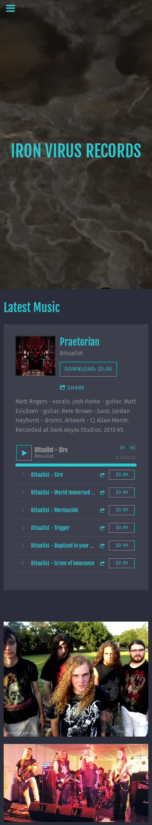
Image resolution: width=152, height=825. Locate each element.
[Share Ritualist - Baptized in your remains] (101, 545)
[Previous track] (122, 447)
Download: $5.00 (88, 369)
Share (76, 388)
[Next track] (132, 447)
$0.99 (122, 474)
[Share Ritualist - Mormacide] (101, 510)
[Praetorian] (35, 356)
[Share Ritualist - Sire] (101, 474)
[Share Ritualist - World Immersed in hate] (101, 492)
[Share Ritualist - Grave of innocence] (101, 563)
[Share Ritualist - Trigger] (101, 527)
